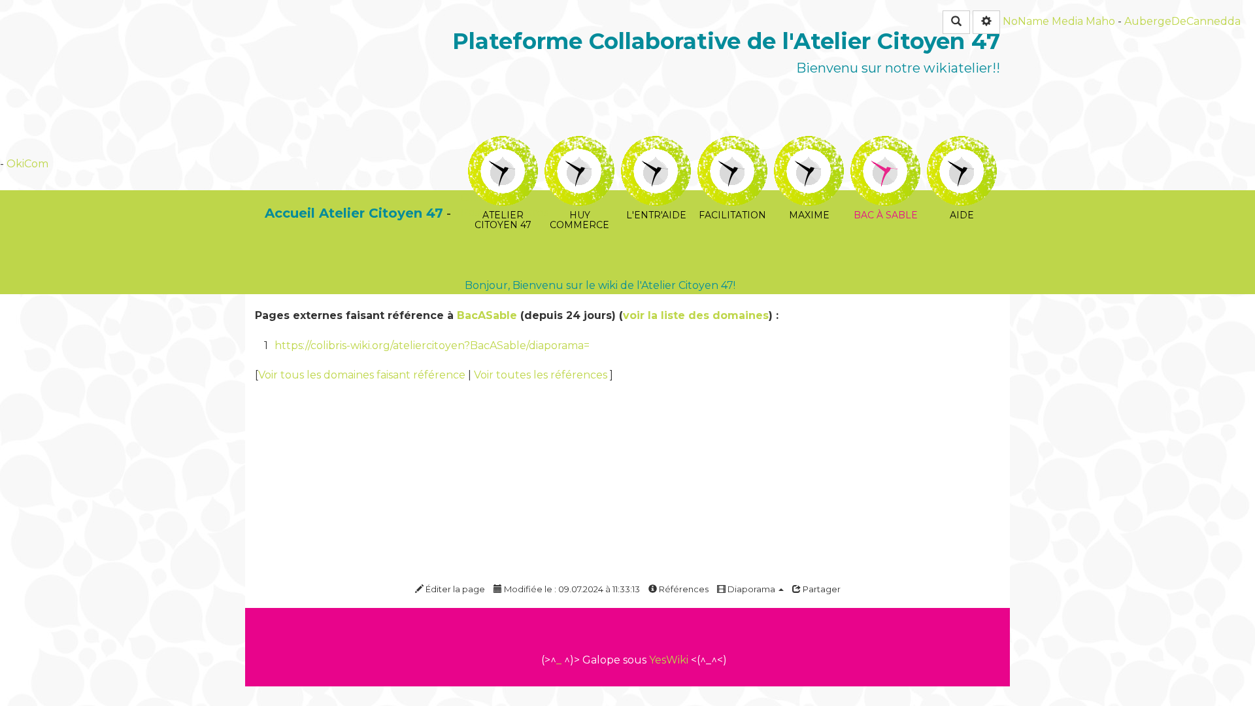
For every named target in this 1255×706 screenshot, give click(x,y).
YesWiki (668, 660)
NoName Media (1043, 21)
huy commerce (579, 145)
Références (683, 589)
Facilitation (732, 145)
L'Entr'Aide (656, 145)
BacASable (487, 315)
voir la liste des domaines (696, 315)
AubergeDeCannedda (1182, 21)
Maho (1100, 21)
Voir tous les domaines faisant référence (363, 375)
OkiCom (27, 164)
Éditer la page (454, 589)
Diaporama (751, 589)
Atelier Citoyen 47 (503, 145)
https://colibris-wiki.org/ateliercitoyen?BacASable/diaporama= (432, 345)
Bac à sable (885, 145)
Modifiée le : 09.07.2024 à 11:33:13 (571, 589)
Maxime (809, 145)
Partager (821, 589)
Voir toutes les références (542, 375)
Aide (962, 145)
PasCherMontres (504, 213)
